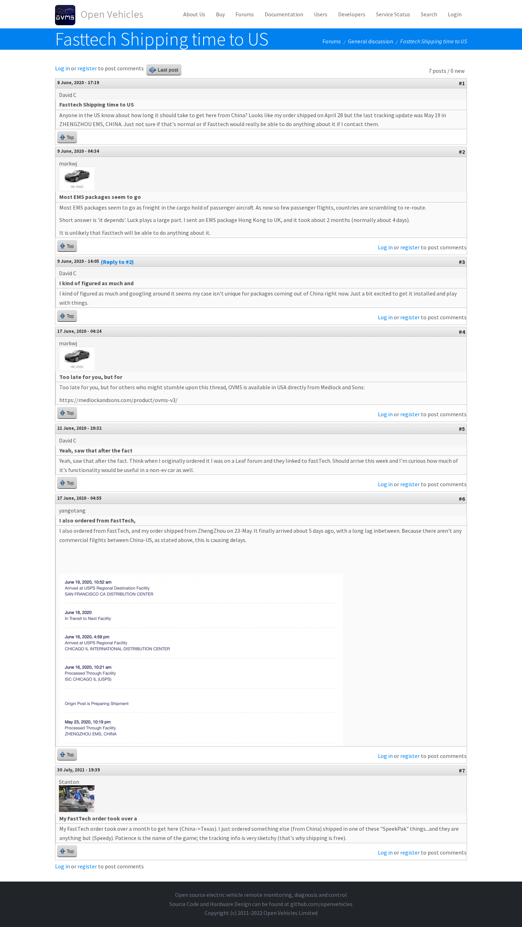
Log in (62, 68)
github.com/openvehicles (321, 903)
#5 (462, 428)
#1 (462, 83)
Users (320, 14)
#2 (462, 151)
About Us (194, 14)
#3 (462, 261)
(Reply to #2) (117, 261)
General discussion (370, 41)
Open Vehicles (112, 14)
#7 (462, 770)
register (87, 68)
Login (455, 14)
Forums (244, 14)
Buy (220, 14)
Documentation (284, 14)
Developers (351, 14)
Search (429, 14)
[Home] (68, 14)
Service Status (393, 14)
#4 (462, 331)
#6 (462, 498)
